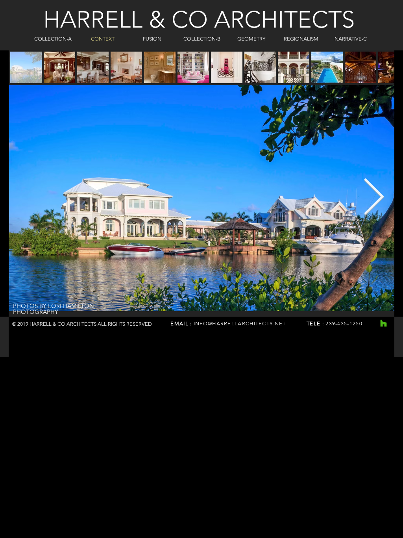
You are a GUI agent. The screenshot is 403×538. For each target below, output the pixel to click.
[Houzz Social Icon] (383, 323)
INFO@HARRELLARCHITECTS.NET (240, 324)
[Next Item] (373, 198)
